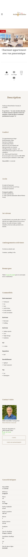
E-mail (14, 437)
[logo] (19, 14)
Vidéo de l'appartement (14, 442)
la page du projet (10, 275)
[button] (1, 37)
